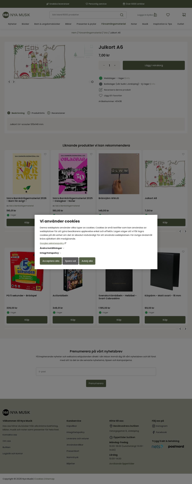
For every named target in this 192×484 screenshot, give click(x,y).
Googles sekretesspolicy (52, 243)
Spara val (70, 261)
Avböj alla (87, 261)
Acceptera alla (50, 261)
